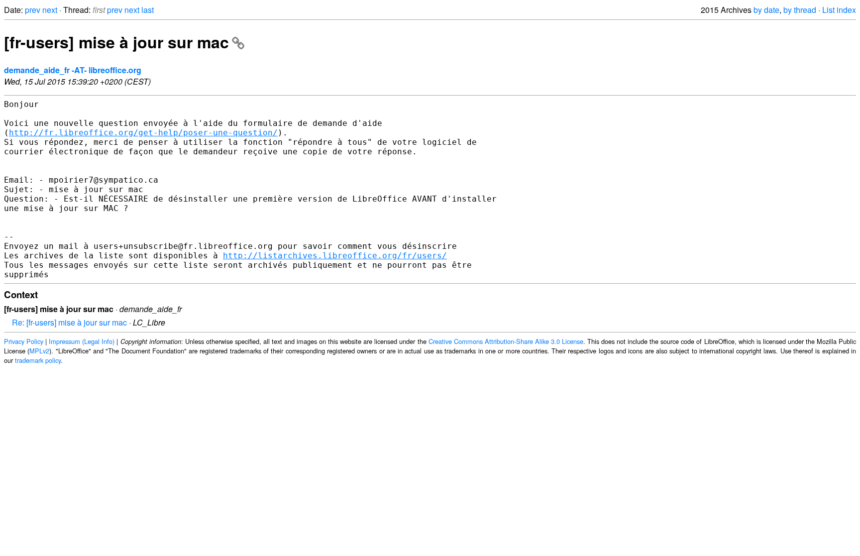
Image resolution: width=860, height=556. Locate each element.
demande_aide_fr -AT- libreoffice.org (72, 70)
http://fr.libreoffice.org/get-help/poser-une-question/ (143, 132)
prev (32, 9)
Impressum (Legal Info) (81, 341)
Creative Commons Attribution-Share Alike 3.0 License (506, 341)
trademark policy (38, 360)
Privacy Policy (23, 341)
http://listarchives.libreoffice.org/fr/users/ (335, 255)
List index (839, 9)
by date (766, 9)
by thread (799, 9)
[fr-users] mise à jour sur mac (116, 41)
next (49, 9)
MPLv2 (39, 350)
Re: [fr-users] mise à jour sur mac (69, 322)
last (147, 9)
